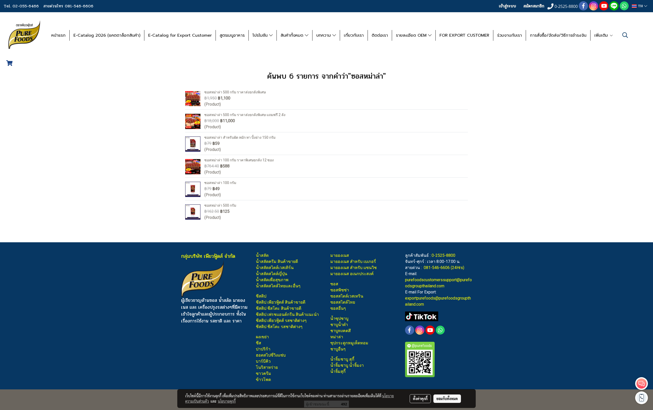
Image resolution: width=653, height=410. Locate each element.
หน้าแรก (58, 35)
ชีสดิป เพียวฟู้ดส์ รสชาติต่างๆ (281, 320)
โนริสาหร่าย (267, 367)
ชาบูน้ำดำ (339, 324)
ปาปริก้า (263, 349)
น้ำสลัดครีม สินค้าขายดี (277, 261)
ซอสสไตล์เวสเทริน (346, 296)
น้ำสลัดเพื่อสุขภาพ (272, 279)
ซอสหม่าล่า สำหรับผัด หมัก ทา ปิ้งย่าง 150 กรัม (239, 137)
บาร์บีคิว (263, 361)
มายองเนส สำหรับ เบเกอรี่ (353, 261)
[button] (625, 35)
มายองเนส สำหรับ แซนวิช (353, 267)
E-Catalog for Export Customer (180, 35)
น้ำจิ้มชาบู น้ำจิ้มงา (347, 365)
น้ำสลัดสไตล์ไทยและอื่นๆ (278, 286)
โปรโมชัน (261, 35)
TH (640, 6)
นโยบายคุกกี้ (227, 401)
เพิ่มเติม (601, 35)
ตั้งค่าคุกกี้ (420, 398)
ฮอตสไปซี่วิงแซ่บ (271, 355)
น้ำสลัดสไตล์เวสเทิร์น (275, 267)
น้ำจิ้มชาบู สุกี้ (342, 359)
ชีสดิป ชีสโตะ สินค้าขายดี (278, 308)
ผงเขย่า (262, 336)
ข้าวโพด (263, 379)
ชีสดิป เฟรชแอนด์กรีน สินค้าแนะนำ (287, 314)
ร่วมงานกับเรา (509, 35)
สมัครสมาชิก (533, 6)
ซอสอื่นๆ (338, 308)
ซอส (334, 283)
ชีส (258, 343)
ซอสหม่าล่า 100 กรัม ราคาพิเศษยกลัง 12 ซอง (239, 160)
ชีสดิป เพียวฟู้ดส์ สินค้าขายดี (280, 302)
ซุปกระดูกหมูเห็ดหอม (349, 343)
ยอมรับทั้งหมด (447, 398)
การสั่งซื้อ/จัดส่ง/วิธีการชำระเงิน (558, 35)
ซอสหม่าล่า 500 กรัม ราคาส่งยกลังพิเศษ (235, 92)
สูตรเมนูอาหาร (232, 35)
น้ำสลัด (262, 255)
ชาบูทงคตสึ (340, 330)
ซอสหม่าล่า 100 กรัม (220, 183)
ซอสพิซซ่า (339, 290)
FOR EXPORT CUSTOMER (464, 35)
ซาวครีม (263, 373)
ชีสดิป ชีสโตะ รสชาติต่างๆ (279, 326)
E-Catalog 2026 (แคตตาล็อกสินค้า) (106, 35)
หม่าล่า (336, 336)
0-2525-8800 (443, 255)
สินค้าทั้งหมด (293, 35)
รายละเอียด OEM (412, 35)
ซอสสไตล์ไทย (342, 302)
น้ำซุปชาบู (339, 318)
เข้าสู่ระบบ (507, 6)
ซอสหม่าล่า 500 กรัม (220, 205)
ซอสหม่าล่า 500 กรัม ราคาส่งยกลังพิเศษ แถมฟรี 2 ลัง (244, 115)
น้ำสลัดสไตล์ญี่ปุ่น (271, 273)
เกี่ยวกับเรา (354, 35)
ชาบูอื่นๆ (338, 349)
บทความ (324, 35)
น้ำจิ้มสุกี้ (338, 371)
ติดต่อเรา (380, 35)
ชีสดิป (261, 296)
